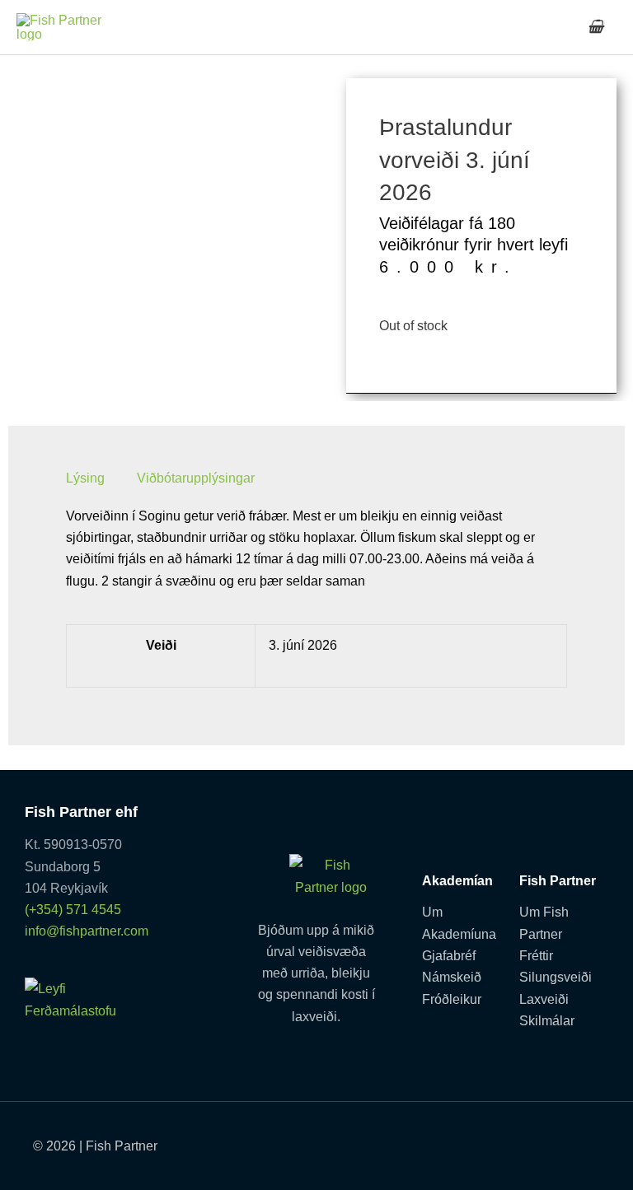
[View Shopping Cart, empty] (595, 27)
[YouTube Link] (547, 1140)
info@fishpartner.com (86, 930)
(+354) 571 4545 (73, 909)
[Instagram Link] (591, 1140)
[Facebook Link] (504, 1140)
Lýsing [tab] (85, 477)
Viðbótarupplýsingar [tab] (196, 477)
